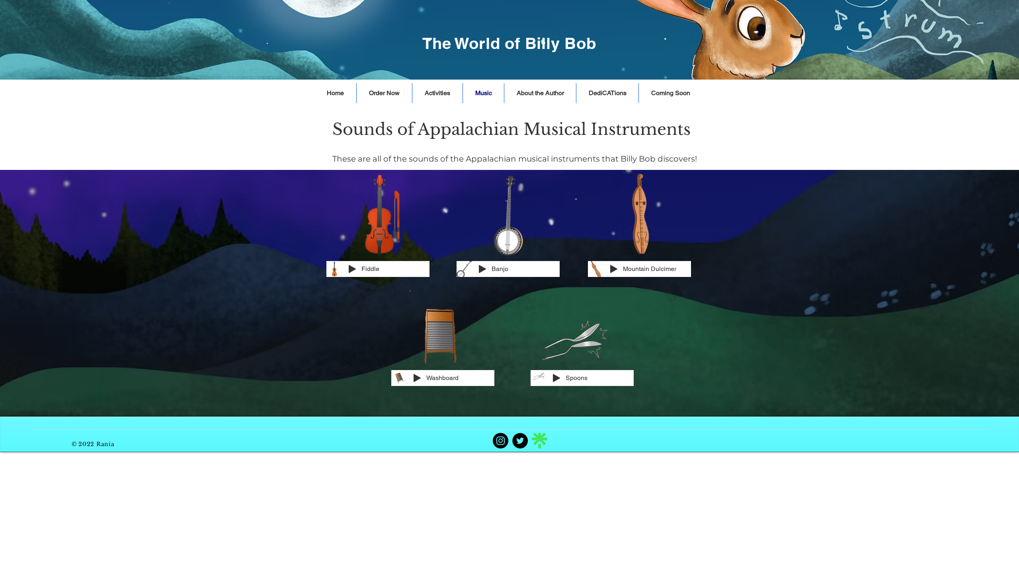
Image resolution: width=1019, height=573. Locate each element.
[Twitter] (520, 440)
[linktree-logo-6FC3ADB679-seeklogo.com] (539, 440)
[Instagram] (500, 440)
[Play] (352, 269)
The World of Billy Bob (509, 43)
